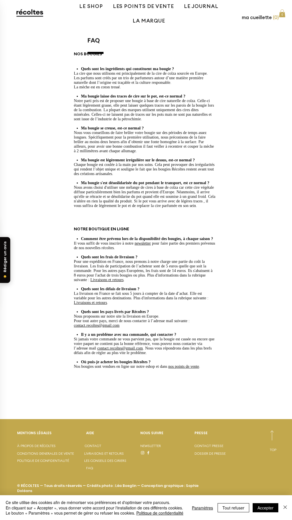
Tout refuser (233, 508)
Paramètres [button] (202, 508)
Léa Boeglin (125, 485)
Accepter (265, 508)
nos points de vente (183, 366)
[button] (261, 17)
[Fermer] (285, 507)
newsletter (143, 243)
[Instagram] (142, 452)
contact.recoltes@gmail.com (96, 325)
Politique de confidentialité (159, 513)
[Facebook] (148, 452)
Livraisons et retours (106, 280)
